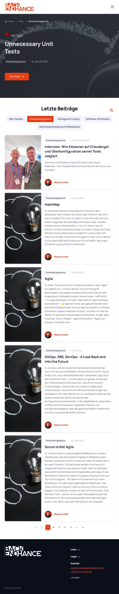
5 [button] (71, 527)
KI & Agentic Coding (69, 119)
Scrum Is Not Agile (59, 447)
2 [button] (53, 527)
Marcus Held (61, 182)
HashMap (52, 204)
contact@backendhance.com (87, 567)
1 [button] (47, 527)
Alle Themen (16, 119)
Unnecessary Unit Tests (29, 47)
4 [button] (65, 527)
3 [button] (59, 527)
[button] (76, 527)
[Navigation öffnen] (112, 6)
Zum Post (15, 76)
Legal (74, 556)
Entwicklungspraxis (15, 61)
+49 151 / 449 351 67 (81, 571)
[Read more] (23, 162)
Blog (21, 21)
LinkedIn (75, 577)
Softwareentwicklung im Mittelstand (59, 126)
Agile (49, 278)
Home (11, 21)
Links (74, 549)
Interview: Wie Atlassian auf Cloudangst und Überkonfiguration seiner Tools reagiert (77, 151)
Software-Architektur (98, 119)
